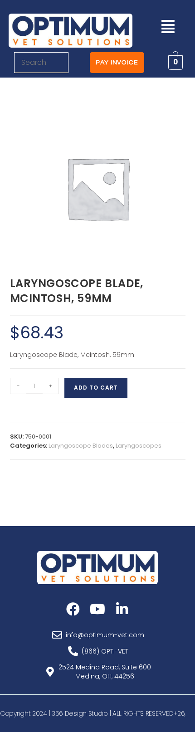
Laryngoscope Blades (81, 445)
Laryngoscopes (138, 445)
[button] (168, 26)
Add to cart (96, 387)
